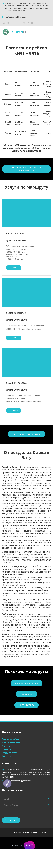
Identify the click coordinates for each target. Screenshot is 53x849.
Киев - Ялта (27, 694)
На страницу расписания (27, 434)
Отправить (11, 820)
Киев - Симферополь (26, 683)
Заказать (13, 268)
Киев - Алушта (26, 705)
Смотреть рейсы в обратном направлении (26, 169)
